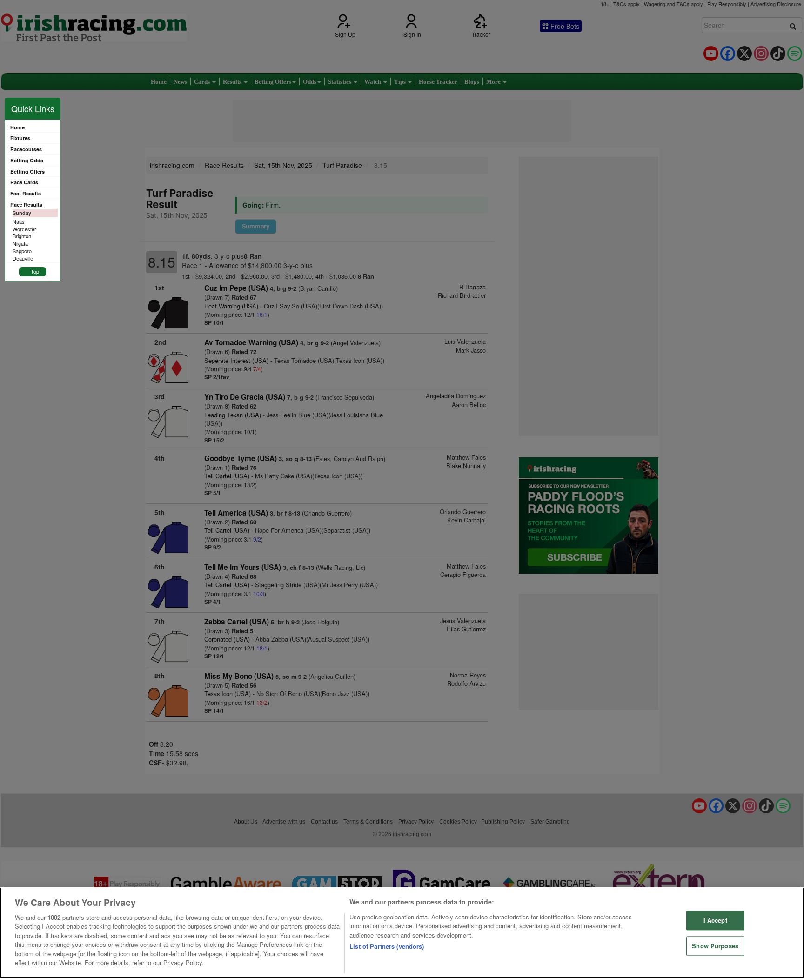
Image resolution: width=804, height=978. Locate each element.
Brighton (22, 236)
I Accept (715, 920)
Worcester (24, 229)
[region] (402, 932)
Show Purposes (715, 945)
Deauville (23, 258)
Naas (19, 221)
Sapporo (22, 251)
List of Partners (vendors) (386, 946)
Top (35, 271)
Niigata (20, 243)
